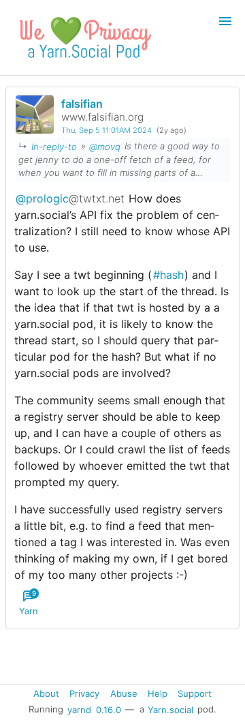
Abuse (123, 693)
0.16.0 (108, 709)
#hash (168, 275)
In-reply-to (54, 145)
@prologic (70, 198)
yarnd (79, 709)
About (46, 693)
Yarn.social (170, 709)
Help (157, 693)
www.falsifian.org (102, 116)
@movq (104, 145)
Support (195, 693)
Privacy (84, 693)
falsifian (82, 103)
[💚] (83, 62)
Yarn (28, 603)
